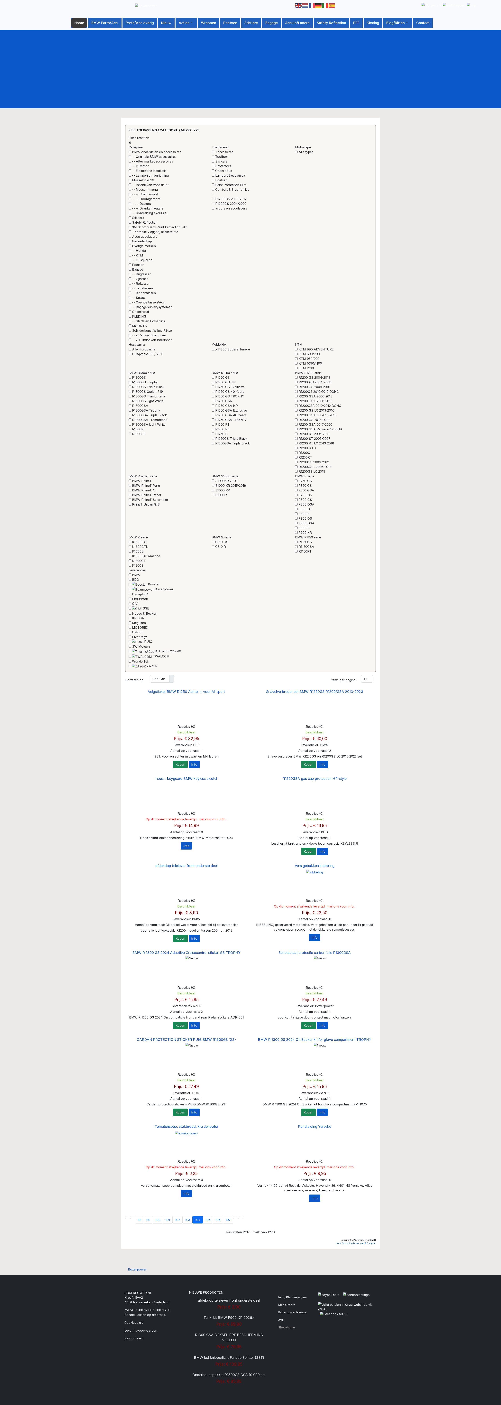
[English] (298, 5)
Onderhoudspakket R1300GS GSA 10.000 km (229, 1375)
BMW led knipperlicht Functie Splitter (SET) (229, 1357)
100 (157, 1220)
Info (194, 764)
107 (228, 1220)
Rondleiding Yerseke (314, 1126)
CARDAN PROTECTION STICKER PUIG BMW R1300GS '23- (186, 1039)
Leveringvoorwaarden (140, 1330)
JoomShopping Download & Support (356, 1243)
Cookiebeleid (133, 1323)
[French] (312, 5)
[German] (318, 5)
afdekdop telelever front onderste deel (186, 866)
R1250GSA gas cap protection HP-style (315, 779)
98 (139, 1220)
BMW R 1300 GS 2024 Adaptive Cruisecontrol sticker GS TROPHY (186, 953)
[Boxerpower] (146, 5)
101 (167, 1220)
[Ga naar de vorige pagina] (132, 1217)
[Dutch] (305, 5)
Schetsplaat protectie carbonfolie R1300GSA (314, 953)
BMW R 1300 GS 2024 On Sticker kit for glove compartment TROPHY (314, 1039)
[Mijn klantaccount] (472, 4)
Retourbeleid (133, 1338)
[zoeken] (431, 4)
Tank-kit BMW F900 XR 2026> (229, 1318)
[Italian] (325, 5)
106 (218, 1220)
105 (207, 1220)
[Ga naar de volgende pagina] (235, 1217)
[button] (186, 23)
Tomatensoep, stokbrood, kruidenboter (186, 1126)
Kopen (180, 764)
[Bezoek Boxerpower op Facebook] (334, 1315)
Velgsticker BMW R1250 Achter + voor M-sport (186, 692)
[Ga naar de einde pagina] (240, 1217)
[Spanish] (332, 5)
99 (148, 1220)
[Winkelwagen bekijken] (454, 4)
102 (177, 1220)
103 (187, 1220)
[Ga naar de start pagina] (127, 1217)
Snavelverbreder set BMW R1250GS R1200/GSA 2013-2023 (314, 692)
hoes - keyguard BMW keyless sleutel (186, 779)
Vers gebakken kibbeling (314, 866)
